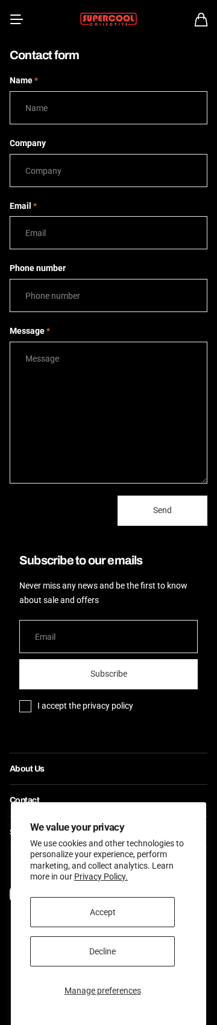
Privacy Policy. (101, 876)
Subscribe (108, 674)
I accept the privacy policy (85, 705)
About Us (27, 768)
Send (162, 510)
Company (28, 143)
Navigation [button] (16, 19)
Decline (102, 951)
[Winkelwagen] (201, 19)
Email (23, 206)
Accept (103, 912)
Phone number (38, 268)
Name (24, 80)
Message (30, 331)
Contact (24, 800)
